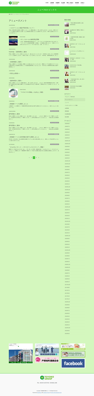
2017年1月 (67, 299)
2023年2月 (67, 204)
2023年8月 (67, 195)
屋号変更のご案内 (14, 114)
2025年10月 (67, 143)
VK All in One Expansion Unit (56, 392)
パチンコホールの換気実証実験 (29, 39)
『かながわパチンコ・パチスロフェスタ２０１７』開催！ (27, 147)
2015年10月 (67, 327)
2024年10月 (67, 163)
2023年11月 (67, 189)
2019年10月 (67, 250)
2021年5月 (67, 229)
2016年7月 (67, 310)
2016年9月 (67, 304)
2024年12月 (67, 160)
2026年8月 (67, 123)
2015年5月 (67, 333)
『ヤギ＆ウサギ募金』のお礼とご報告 (31, 92)
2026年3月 (67, 135)
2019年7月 (67, 258)
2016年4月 (67, 316)
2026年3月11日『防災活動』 (76, 65)
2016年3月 (67, 319)
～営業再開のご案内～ (16, 62)
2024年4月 (67, 175)
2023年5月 (67, 201)
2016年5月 (67, 313)
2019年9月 (67, 253)
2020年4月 (67, 244)
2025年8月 (67, 149)
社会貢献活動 (68, 114)
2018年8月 (67, 270)
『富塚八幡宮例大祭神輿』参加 (76, 23)
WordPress (39, 392)
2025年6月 (67, 152)
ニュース (67, 102)
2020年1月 (67, 247)
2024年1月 (67, 184)
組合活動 (67, 116)
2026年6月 (67, 129)
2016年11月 (67, 301)
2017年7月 (67, 290)
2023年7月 (67, 198)
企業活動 (67, 108)
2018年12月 (67, 264)
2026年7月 (67, 126)
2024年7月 (67, 172)
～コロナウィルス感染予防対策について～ (22, 28)
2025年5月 (67, 155)
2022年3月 (67, 215)
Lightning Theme (46, 392)
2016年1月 (67, 324)
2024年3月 (67, 178)
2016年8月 (67, 307)
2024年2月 (67, 181)
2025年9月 (67, 146)
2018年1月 (67, 281)
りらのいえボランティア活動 (71, 105)
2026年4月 (67, 132)
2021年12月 (67, 221)
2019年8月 (67, 255)
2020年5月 (67, 241)
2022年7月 (67, 209)
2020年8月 (67, 238)
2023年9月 (67, 192)
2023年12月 (67, 186)
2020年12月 (67, 235)
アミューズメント (54, 36)
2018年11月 (67, 267)
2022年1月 (67, 218)
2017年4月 (67, 296)
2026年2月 (67, 137)
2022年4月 (67, 212)
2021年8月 (67, 224)
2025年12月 (67, 140)
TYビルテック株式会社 (53, 25)
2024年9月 (67, 166)
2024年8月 (67, 169)
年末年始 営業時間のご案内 (18, 52)
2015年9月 (67, 330)
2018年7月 (67, 273)
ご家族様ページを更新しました (18, 104)
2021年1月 (67, 232)
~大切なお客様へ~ (14, 73)
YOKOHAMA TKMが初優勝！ (76, 86)
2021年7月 (67, 227)
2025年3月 (67, 158)
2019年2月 (67, 261)
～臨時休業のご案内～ (16, 80)
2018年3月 (67, 278)
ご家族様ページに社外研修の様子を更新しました (24, 137)
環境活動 (67, 111)
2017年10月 (67, 284)
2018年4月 (67, 276)
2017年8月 (67, 287)
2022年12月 (67, 206)
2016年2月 (67, 322)
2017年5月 (67, 293)
